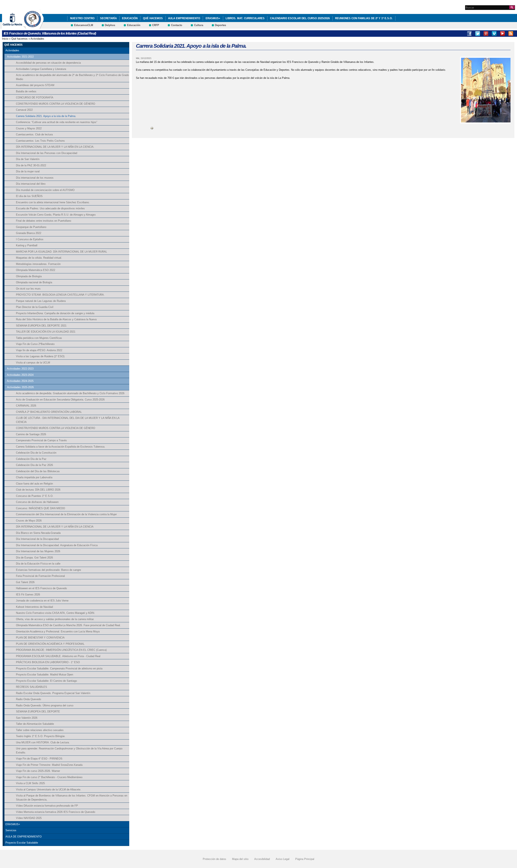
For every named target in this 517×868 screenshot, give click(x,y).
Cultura (198, 25)
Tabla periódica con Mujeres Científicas (39, 337)
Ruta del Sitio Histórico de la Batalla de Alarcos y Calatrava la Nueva (56, 319)
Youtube (502, 33)
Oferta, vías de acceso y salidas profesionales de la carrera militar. (55, 619)
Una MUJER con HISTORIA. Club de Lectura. (43, 742)
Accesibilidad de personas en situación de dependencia (48, 62)
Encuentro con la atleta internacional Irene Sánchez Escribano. (53, 202)
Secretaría (108, 18)
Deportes (220, 25)
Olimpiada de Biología (29, 276)
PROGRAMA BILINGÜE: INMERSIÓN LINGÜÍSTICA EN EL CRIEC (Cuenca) (61, 649)
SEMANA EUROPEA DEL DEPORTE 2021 (41, 325)
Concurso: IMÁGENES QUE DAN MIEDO (40, 508)
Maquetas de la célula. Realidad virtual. (39, 257)
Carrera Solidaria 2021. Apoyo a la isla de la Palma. (46, 116)
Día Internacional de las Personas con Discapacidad (46, 153)
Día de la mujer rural (28, 171)
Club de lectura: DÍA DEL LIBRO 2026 (38, 489)
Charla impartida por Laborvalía (34, 477)
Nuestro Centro (82, 18)
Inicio (5, 38)
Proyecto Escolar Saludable (21, 842)
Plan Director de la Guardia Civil (34, 307)
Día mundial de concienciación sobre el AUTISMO (45, 190)
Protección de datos (214, 859)
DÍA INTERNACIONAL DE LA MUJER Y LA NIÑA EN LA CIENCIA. (55, 146)
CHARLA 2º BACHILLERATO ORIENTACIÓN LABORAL (49, 411)
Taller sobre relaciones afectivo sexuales (40, 730)
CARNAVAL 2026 (26, 405)
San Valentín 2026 (26, 717)
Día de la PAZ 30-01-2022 (31, 165)
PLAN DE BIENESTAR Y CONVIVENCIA (40, 637)
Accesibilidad (262, 859)
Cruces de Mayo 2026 (29, 520)
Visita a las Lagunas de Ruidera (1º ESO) (40, 356)
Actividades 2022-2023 (20, 368)
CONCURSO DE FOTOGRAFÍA (34, 97)
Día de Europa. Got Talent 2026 (34, 557)
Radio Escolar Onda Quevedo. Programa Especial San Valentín (53, 693)
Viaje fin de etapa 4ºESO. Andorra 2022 (39, 350)
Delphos (110, 25)
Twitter (477, 33)
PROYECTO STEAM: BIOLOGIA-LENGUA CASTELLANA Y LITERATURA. (60, 294)
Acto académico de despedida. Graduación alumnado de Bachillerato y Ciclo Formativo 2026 (70, 393)
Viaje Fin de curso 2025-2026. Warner (38, 770)
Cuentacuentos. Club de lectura (34, 134)
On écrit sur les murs (28, 288)
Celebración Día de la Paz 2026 (34, 465)
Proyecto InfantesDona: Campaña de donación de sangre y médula (55, 313)
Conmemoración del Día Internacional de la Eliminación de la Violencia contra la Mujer (66, 514)
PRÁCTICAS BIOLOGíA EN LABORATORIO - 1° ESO (48, 662)
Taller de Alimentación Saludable (35, 723)
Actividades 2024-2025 (20, 380)
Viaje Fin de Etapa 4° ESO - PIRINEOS (39, 758)
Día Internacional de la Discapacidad (37, 538)
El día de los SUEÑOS (29, 196)
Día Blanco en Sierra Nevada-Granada (38, 532)
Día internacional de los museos (35, 177)
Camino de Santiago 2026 (31, 434)
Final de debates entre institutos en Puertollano (43, 220)
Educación (130, 18)
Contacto (176, 25)
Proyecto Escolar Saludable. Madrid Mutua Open (44, 674)
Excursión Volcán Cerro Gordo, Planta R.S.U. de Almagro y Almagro (56, 214)
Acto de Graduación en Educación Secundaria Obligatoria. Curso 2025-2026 (60, 399)
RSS (510, 33)
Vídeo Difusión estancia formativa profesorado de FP (47, 805)
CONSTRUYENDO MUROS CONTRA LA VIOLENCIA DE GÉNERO (55, 103)
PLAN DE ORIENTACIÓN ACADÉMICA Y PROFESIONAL (50, 643)
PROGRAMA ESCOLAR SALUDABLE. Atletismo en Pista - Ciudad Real (58, 656)
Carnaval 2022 (24, 109)
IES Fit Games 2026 (28, 594)
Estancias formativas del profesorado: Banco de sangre (48, 569)
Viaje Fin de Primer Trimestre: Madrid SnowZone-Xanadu (49, 764)
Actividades (37, 38)
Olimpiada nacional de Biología (34, 282)
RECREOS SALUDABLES (31, 686)
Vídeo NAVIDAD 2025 (29, 818)
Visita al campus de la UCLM (33, 362)
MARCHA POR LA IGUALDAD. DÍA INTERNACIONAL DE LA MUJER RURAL (61, 251)
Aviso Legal (282, 859)
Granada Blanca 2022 (28, 233)
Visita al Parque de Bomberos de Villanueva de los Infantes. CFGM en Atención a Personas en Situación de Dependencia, (71, 797)
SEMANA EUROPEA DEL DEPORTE (38, 711)
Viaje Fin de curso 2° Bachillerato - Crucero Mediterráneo (49, 777)
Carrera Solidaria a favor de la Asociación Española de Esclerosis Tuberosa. (60, 446)
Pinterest (485, 33)
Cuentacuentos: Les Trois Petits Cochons (40, 140)
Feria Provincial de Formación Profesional (40, 575)
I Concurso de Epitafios (29, 239)
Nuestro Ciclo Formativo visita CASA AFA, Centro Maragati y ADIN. (55, 612)
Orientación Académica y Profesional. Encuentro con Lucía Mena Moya (58, 631)
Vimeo (494, 33)
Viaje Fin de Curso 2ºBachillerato (35, 344)
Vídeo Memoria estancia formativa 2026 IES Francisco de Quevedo (55, 811)
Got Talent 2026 (25, 582)
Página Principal (304, 859)
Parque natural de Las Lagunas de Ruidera (41, 300)
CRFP (155, 25)
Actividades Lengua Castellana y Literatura (41, 69)
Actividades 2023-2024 (20, 374)
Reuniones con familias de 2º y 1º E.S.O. (364, 18)
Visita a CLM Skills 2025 (30, 783)
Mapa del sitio (240, 859)
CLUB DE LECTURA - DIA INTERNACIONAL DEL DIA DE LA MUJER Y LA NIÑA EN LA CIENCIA (67, 419)
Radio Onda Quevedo (28, 699)
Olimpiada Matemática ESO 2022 (35, 270)
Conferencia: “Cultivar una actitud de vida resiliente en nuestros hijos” (56, 122)
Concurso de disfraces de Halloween (37, 502)
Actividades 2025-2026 (20, 387)
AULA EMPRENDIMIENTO (184, 18)
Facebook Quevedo (469, 33)
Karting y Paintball (26, 245)
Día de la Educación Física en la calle (38, 563)
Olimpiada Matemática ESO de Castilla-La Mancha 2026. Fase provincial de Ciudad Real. (68, 625)
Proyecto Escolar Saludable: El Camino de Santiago (46, 680)
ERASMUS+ (213, 18)
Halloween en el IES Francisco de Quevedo (41, 588)
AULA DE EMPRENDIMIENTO (23, 836)
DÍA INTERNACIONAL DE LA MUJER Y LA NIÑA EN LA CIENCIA (55, 526)
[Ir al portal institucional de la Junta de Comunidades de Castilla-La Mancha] (17, 26)
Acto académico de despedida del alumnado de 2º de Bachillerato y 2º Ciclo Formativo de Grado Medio (72, 77)
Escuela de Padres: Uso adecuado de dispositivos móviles (50, 208)
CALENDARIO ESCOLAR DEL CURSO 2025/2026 (300, 18)
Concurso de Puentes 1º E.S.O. (34, 495)
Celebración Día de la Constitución (36, 452)
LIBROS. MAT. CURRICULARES (245, 18)
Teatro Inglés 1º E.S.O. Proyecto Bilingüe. (40, 736)
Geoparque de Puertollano (31, 227)
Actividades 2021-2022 (20, 56)
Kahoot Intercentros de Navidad (34, 606)
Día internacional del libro (30, 183)
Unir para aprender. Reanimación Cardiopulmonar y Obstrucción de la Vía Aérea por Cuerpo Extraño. (69, 750)
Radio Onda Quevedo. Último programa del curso (44, 705)
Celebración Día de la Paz (31, 458)
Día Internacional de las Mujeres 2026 (38, 551)
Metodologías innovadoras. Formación (38, 263)
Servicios (10, 830)
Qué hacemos (153, 18)
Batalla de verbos (26, 91)
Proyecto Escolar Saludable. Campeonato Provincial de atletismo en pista (59, 668)
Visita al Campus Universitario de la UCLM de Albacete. (48, 789)
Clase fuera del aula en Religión (34, 483)
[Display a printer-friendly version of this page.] (151, 128)
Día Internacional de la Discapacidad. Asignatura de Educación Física (57, 545)
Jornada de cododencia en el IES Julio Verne (42, 600)
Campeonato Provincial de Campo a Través (41, 440)
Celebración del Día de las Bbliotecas (38, 471)
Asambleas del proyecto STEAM (35, 85)
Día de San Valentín (27, 159)
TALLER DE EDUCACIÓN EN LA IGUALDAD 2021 (45, 331)
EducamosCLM (83, 25)
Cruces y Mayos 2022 (29, 128)
